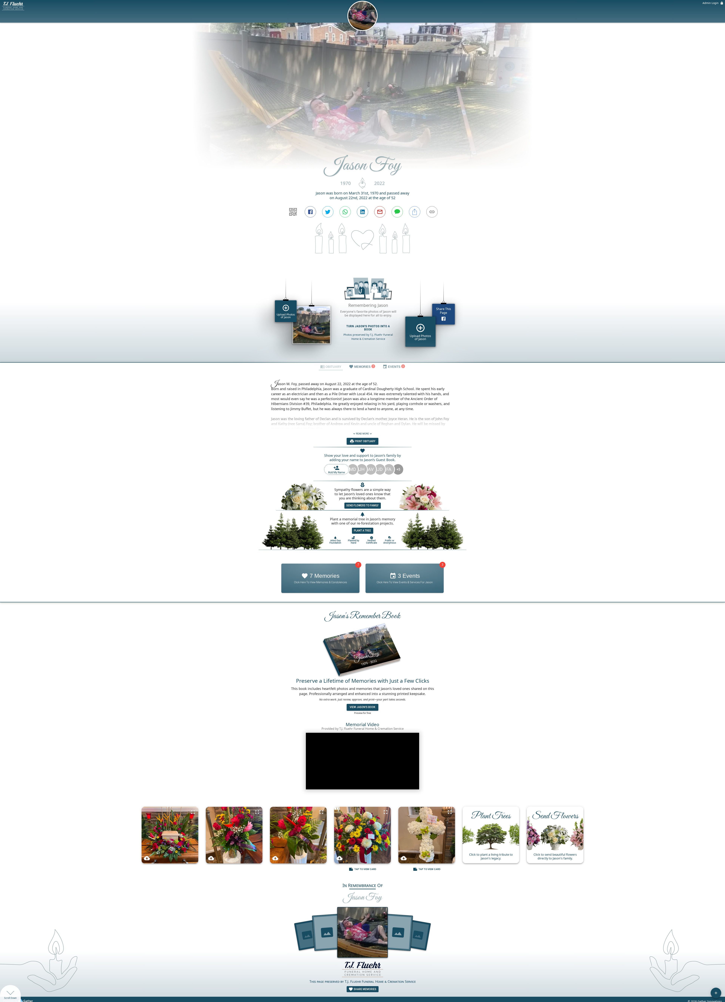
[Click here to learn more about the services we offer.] (362, 970)
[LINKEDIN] (362, 212)
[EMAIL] (380, 212)
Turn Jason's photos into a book (368, 328)
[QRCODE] (293, 212)
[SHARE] (414, 212)
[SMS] (397, 212)
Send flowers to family (362, 505)
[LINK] (432, 212)
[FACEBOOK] (310, 212)
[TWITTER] (327, 212)
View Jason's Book (362, 707)
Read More (362, 433)
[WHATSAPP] (345, 212)
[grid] (362, 314)
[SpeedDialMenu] (716, 993)
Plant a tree (362, 530)
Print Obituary (364, 441)
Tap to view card (365, 869)
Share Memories (364, 989)
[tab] (331, 366)
